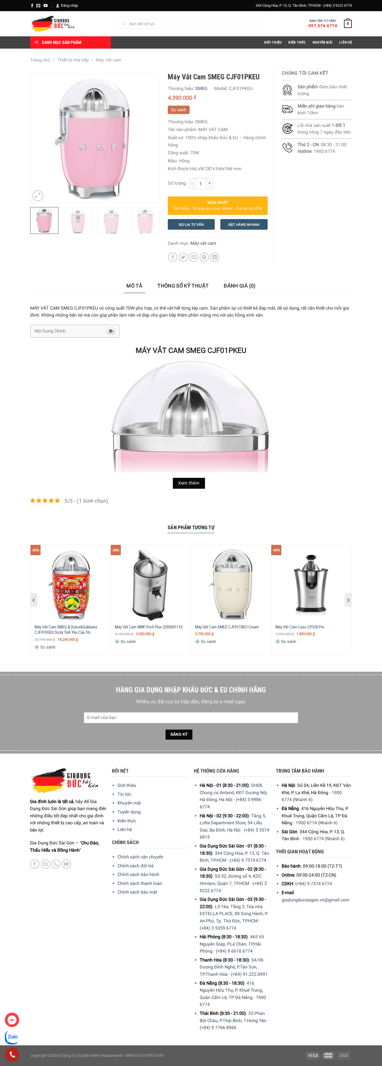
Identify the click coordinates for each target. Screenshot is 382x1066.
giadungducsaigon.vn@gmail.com (315, 900)
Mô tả (134, 286)
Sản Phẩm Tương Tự (191, 527)
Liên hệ (124, 829)
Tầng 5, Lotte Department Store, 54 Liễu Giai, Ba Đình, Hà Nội (233, 823)
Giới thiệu (126, 785)
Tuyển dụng (129, 812)
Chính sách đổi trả (135, 865)
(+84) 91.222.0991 (249, 974)
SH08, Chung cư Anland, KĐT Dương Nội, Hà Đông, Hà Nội (234, 792)
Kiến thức (297, 42)
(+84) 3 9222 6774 (337, 5)
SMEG (201, 88)
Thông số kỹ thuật (183, 286)
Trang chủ (40, 60)
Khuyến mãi (129, 803)
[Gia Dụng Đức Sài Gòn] (52, 24)
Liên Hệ (345, 42)
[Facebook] (32, 5)
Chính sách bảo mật (137, 892)
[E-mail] (38, 5)
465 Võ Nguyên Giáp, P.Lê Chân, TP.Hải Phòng (232, 944)
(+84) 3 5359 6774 (218, 928)
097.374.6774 (322, 25)
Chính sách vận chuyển (140, 857)
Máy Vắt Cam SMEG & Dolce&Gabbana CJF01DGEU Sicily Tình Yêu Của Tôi (66, 630)
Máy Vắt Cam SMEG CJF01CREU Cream (227, 627)
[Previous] (40, 138)
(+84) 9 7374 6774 (248, 860)
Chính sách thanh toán (139, 883)
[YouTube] (46, 5)
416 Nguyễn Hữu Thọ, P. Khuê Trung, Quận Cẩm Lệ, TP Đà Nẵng (231, 990)
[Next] (149, 138)
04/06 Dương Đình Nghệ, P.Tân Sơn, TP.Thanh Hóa (231, 967)
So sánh (178, 109)
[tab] (134, 286)
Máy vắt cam (108, 60)
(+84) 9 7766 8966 (218, 1027)
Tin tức (124, 794)
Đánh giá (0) (239, 286)
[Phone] (12, 1054)
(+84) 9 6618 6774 (234, 951)
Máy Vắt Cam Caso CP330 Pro (299, 627)
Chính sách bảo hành (138, 874)
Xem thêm (188, 483)
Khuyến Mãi (323, 42)
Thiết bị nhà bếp (73, 60)
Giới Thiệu (273, 42)
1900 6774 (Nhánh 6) (317, 822)
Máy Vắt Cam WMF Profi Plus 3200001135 (148, 627)
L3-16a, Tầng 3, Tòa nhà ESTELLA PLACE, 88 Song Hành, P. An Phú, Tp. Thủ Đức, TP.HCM (234, 913)
